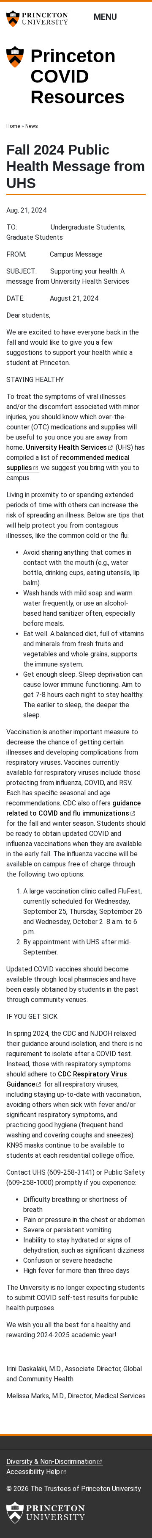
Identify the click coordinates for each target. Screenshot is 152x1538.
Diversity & (51, 1462)
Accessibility (33, 1472)
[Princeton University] (40, 18)
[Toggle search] (140, 16)
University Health (66, 447)
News (31, 126)
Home (13, 126)
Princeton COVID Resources (77, 76)
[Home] (18, 80)
